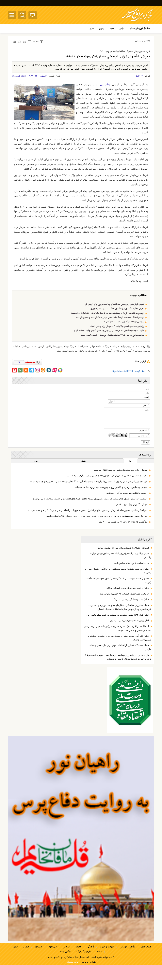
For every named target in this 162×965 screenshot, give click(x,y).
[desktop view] (33, 15)
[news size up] (41, 41)
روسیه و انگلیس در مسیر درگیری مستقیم (126, 493)
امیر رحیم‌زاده (127, 346)
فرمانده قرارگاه (111, 346)
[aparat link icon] (54, 370)
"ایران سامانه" (73, 961)
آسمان (109, 350)
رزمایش (26, 346)
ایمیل (146, 397)
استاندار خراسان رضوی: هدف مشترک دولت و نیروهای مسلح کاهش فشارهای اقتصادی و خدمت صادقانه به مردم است (90, 498)
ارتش (41, 346)
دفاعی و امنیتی (142, 40)
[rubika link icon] (60, 370)
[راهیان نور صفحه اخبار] (81, 838)
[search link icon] (20, 370)
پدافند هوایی (95, 346)
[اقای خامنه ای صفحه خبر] (130, 700)
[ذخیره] (24, 41)
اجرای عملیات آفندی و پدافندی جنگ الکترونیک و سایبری (117, 309)
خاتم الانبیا (83, 346)
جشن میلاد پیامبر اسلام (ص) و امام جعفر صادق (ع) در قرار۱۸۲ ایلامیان (119, 555)
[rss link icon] (26, 370)
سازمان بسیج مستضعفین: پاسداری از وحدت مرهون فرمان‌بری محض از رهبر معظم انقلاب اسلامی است (96, 516)
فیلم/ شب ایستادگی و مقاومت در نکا (131, 599)
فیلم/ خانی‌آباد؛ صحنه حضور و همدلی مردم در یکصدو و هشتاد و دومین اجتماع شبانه (119, 638)
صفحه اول (146, 947)
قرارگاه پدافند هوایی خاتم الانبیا (61, 346)
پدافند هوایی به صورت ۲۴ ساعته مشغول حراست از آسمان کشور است (112, 335)
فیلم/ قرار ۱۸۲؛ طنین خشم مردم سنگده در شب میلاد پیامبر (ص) (117, 614)
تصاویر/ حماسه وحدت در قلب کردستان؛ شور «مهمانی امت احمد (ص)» (118, 580)
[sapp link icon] (48, 370)
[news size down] (29, 41)
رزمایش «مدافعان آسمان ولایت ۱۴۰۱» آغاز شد (123, 322)
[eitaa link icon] (43, 370)
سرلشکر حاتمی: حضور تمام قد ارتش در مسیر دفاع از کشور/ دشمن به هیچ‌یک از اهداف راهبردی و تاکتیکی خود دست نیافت (87, 510)
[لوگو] (137, 21)
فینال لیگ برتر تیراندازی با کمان (131, 504)
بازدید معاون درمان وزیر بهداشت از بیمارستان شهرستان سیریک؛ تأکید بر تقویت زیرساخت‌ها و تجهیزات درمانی (118, 657)
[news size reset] (35, 41)
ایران (101, 350)
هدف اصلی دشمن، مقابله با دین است (131, 563)
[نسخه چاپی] (14, 41)
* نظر (146, 405)
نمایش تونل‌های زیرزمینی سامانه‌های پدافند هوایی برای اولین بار (114, 304)
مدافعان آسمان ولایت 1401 (127, 350)
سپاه (34, 346)
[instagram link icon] (37, 370)
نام (147, 389)
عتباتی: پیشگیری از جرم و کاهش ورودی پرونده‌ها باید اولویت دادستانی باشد (110, 487)
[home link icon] (14, 370)
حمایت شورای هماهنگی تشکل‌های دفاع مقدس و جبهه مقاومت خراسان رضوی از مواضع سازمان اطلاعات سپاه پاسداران (119, 607)
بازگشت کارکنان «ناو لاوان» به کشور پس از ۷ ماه (123, 521)
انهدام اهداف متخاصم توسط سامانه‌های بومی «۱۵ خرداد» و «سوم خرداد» (110, 317)
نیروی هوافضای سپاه (67, 350)
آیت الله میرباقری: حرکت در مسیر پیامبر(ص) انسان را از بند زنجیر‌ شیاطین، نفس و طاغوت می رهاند (117, 628)
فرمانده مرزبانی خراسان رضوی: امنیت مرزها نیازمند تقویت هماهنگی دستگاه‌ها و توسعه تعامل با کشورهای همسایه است (88, 481)
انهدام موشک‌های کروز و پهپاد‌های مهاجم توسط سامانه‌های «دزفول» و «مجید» (107, 313)
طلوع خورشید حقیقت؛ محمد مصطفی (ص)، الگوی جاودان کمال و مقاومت (118, 570)
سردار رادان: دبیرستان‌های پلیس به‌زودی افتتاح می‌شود (120, 470)
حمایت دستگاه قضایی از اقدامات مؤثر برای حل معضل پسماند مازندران (120, 647)
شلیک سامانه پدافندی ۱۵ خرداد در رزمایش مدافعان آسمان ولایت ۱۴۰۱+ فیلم (109, 331)
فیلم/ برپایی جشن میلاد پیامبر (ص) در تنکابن (127, 588)
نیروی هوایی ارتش (88, 350)
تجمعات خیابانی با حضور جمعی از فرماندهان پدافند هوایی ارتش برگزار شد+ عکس (107, 475)
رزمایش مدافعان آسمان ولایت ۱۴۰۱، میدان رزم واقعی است (117, 326)
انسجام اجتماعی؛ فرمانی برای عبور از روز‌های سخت (123, 547)
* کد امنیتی (144, 430)
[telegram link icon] (31, 370)
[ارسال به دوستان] (19, 41)
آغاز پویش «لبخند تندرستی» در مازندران (129, 620)
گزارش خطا (140, 361)
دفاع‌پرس (105, 84)
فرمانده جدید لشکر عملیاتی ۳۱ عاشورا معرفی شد (124, 593)
